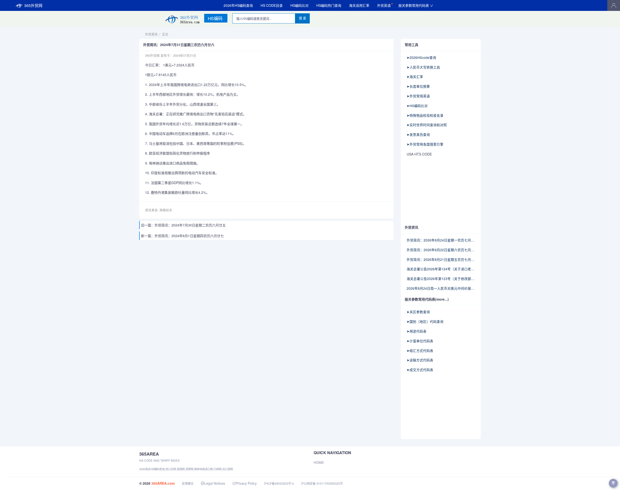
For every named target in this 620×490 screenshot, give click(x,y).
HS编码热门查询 (328, 5)
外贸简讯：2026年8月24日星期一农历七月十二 (441, 240)
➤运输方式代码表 (420, 360)
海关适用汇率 (359, 5)
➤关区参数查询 (418, 311)
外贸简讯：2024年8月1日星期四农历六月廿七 (189, 235)
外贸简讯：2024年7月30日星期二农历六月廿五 (190, 225)
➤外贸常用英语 (418, 95)
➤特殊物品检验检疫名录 (425, 115)
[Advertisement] (441, 191)
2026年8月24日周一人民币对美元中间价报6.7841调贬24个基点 (441, 288)
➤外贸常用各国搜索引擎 (425, 144)
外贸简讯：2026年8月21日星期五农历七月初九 (441, 259)
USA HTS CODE (419, 154)
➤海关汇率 (415, 76)
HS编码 (215, 18)
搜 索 (302, 18)
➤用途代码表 (416, 331)
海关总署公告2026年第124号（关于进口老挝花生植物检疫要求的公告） (441, 268)
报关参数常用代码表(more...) (427, 299)
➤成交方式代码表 (420, 369)
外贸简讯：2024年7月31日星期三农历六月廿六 (178, 45)
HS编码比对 (299, 5)
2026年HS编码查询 (238, 5)
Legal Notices (214, 483)
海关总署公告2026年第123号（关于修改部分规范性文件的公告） (441, 278)
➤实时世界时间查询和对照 (427, 124)
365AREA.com (163, 483)
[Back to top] (613, 483)
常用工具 (411, 44)
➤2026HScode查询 (421, 57)
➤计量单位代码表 (420, 340)
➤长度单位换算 (418, 86)
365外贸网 (33, 5)
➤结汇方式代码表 (420, 350)
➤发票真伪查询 (418, 134)
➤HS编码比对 (417, 105)
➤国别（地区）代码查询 (425, 321)
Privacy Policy (246, 483)
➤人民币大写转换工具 (423, 67)
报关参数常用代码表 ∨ (415, 5)
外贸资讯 (151, 34)
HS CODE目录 (272, 5)
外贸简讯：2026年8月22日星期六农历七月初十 (441, 249)
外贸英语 (384, 5)
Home (319, 462)
